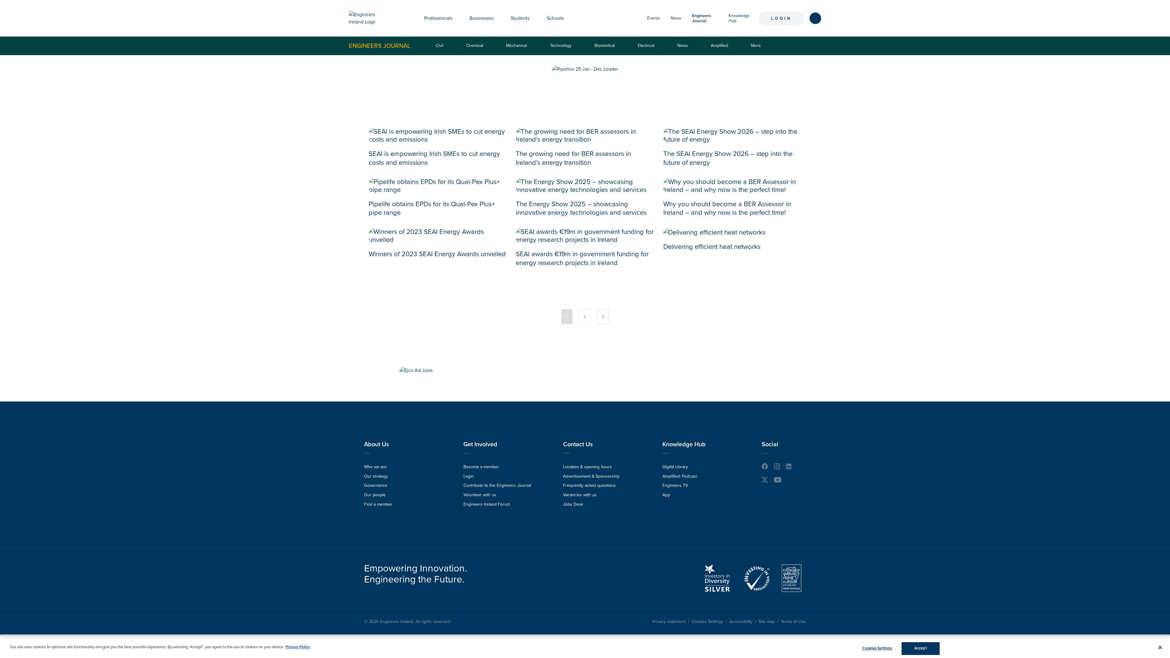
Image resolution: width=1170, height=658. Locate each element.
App (666, 494)
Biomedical (604, 45)
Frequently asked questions (589, 485)
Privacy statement (669, 621)
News (676, 18)
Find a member (378, 504)
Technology (561, 45)
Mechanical (516, 45)
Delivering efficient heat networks (711, 247)
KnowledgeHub (739, 18)
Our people (375, 494)
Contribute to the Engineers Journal (497, 485)
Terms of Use (793, 621)
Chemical (474, 45)
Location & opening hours (587, 466)
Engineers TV (675, 485)
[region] (585, 648)
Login (781, 18)
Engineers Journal (379, 46)
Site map (767, 621)
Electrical (646, 45)
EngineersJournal (701, 18)
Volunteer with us (479, 494)
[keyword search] (815, 18)
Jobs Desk (573, 504)
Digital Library (675, 466)
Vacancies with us (580, 494)
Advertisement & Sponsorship (591, 476)
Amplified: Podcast (679, 476)
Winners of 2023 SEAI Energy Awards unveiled (437, 254)
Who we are (375, 466)
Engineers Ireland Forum (486, 504)
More (757, 49)
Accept (920, 648)
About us (376, 444)
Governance (375, 485)
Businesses (481, 18)
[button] (457, 18)
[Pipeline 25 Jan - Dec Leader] (585, 69)
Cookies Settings (707, 621)
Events (653, 18)
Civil (439, 45)
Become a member (481, 466)
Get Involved (480, 444)
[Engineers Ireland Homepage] (369, 18)
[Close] (1160, 647)
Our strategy (376, 476)
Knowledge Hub (684, 444)
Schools (555, 18)
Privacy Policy (297, 647)
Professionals (438, 18)
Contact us (578, 444)
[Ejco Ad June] (416, 370)
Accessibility (741, 621)
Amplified (719, 45)
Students (520, 18)
